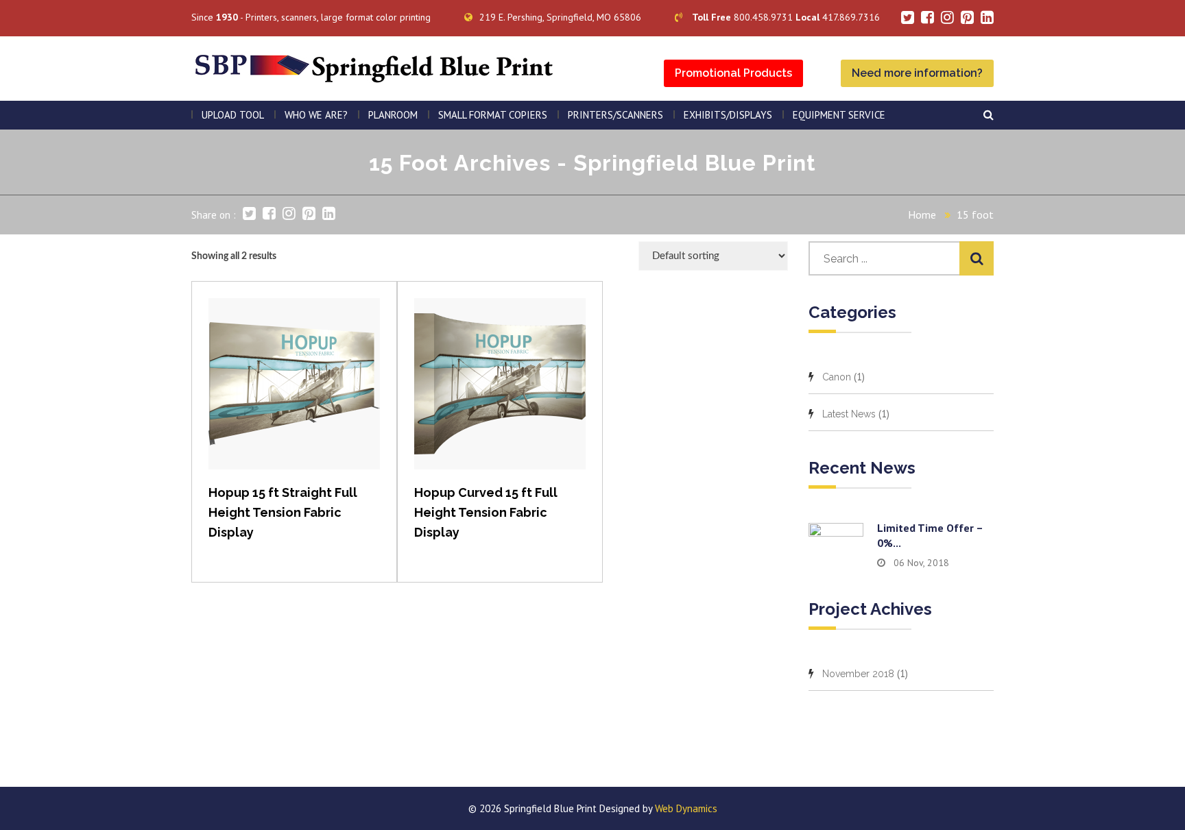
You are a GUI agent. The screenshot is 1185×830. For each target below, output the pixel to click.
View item (294, 398)
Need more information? (917, 73)
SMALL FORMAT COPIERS (492, 114)
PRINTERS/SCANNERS (615, 114)
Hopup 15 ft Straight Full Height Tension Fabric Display (282, 512)
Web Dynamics (686, 808)
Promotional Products (733, 73)
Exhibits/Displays (728, 114)
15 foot (975, 214)
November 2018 (858, 673)
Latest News (849, 413)
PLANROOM (393, 114)
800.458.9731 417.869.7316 (786, 17)
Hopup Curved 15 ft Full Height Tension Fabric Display (486, 512)
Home (922, 214)
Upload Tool (233, 114)
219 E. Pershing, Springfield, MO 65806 (560, 17)
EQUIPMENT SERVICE (839, 114)
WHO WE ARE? (316, 114)
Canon (836, 376)
